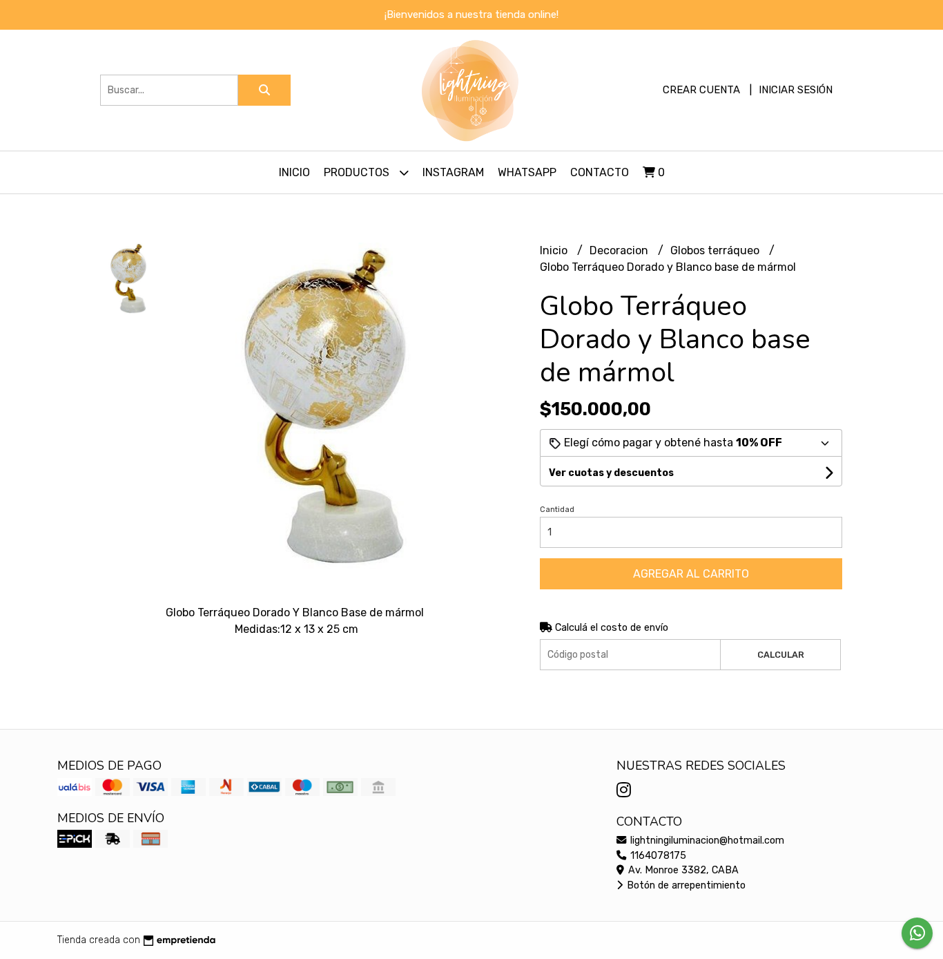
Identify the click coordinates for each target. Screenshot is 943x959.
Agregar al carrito (691, 573)
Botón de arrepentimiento (685, 885)
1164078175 (657, 856)
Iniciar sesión (796, 90)
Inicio (294, 172)
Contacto (599, 172)
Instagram (453, 172)
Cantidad (557, 509)
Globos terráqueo (716, 250)
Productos (358, 172)
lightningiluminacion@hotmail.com (706, 840)
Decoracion (620, 250)
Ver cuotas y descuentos (611, 473)
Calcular (780, 654)
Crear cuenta (701, 90)
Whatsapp (527, 172)
